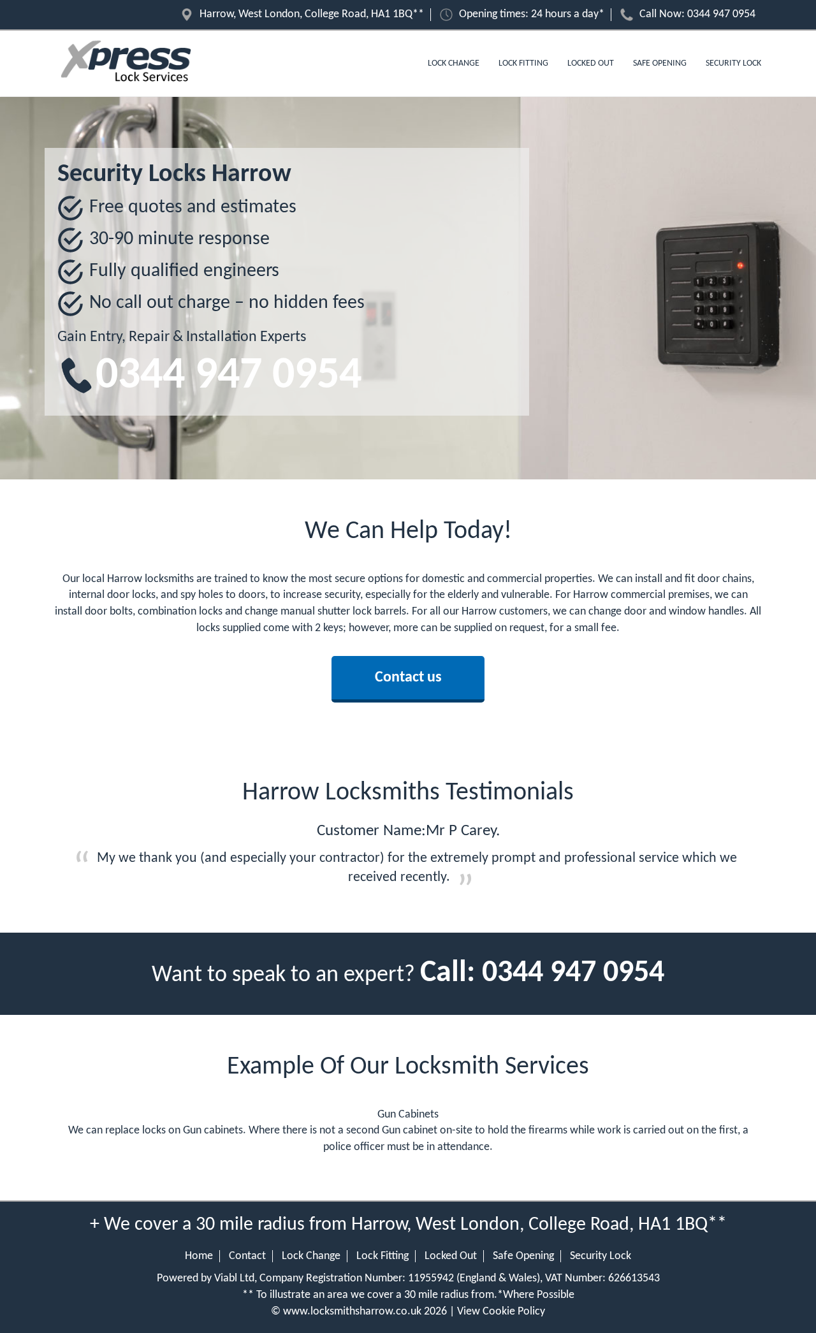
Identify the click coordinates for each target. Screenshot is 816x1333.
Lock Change (453, 63)
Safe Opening (660, 63)
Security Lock (733, 63)
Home (199, 1256)
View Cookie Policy (501, 1312)
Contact (247, 1256)
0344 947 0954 (721, 14)
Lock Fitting (523, 63)
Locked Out (590, 63)
